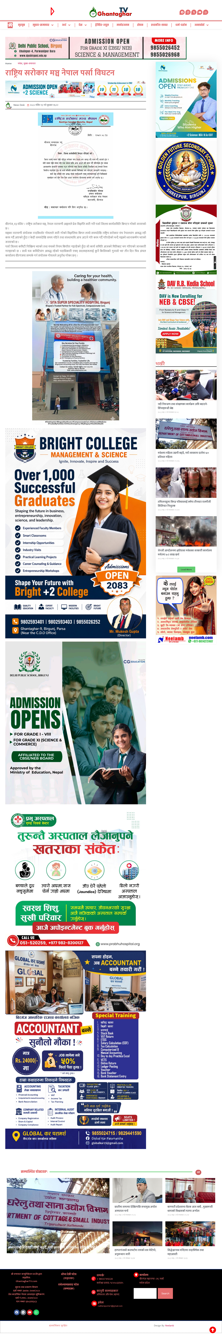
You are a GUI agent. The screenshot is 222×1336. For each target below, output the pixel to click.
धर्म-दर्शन (181, 25)
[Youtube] (30, 1312)
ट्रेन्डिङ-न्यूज (102, 25)
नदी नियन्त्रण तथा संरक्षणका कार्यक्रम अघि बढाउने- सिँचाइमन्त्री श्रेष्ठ (183, 406)
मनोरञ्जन (123, 25)
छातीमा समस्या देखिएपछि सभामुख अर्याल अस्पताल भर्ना (136, 1209)
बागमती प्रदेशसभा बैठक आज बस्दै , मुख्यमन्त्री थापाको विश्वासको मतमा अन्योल (190, 1209)
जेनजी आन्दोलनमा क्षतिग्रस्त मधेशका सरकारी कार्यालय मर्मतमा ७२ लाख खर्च (185, 552)
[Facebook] (17, 1312)
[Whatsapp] (205, 12)
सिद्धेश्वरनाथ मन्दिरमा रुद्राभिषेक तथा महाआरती (185, 1252)
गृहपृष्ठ (21, 25)
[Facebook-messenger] (23, 1312)
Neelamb (169, 1326)
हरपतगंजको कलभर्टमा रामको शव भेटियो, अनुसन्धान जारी (135, 1252)
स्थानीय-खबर (159, 25)
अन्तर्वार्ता (199, 25)
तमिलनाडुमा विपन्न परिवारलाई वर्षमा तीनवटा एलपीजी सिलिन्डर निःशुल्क (184, 504)
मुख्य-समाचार (41, 25)
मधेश (20, 64)
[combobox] (145, 1293)
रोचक (140, 25)
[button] (186, 569)
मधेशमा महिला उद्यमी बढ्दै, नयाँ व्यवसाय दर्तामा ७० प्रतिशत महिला (183, 455)
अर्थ (64, 25)
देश (80, 25)
